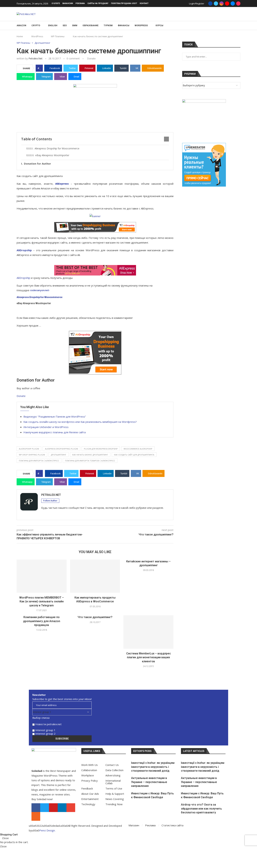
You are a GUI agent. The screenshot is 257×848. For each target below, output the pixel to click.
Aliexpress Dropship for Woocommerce (57, 148)
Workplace (87, 775)
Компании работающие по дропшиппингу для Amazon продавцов (41, 621)
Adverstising (112, 775)
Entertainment (90, 799)
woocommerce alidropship (138, 448)
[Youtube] (227, 3)
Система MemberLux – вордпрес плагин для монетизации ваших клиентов (148, 657)
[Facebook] (210, 3)
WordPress (141, 25)
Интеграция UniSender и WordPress (46, 427)
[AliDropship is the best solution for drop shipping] (95, 227)
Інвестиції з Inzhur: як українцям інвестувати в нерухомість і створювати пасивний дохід (152, 766)
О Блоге (56, 3)
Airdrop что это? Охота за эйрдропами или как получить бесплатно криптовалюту (201, 808)
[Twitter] (216, 3)
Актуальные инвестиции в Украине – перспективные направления (149, 782)
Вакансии (67, 3)
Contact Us (112, 765)
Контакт (144, 3)
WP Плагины (58, 36)
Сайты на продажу (97, 3)
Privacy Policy (89, 780)
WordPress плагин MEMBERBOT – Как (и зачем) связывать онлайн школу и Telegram (41, 601)
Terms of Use (113, 788)
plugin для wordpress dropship (101, 448)
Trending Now (114, 804)
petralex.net (35, 58)
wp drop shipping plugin (32, 454)
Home (20, 36)
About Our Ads (90, 793)
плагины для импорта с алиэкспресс (39, 460)
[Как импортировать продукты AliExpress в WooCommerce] (95, 576)
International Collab (113, 782)
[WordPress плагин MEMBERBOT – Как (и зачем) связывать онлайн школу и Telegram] (42, 576)
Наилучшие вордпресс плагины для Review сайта (54, 432)
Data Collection (114, 770)
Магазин (133, 825)
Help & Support (114, 793)
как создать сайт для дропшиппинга (134, 454)
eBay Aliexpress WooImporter (52, 155)
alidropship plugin (29, 448)
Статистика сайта (172, 825)
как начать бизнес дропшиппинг (90, 454)
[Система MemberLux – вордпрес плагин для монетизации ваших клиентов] (148, 631)
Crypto (35, 25)
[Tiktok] (238, 3)
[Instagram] (221, 3)
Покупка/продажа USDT (124, 3)
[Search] (238, 25)
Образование (90, 25)
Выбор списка (40, 717)
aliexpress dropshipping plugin (61, 448)
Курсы (159, 25)
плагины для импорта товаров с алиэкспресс (90, 460)
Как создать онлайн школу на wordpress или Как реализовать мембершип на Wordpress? (80, 421)
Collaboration (89, 770)
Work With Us (89, 765)
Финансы (123, 25)
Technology (88, 804)
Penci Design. (47, 830)
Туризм (108, 25)
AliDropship (24, 250)
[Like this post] (40, 68)
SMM (74, 25)
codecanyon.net (40, 290)
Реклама (80, 3)
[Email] (233, 3)
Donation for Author (37, 163)
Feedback (87, 788)
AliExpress (62, 183)
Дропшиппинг (58, 454)
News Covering (114, 799)
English (52, 25)
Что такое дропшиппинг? (95, 617)
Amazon (21, 25)
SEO (65, 25)
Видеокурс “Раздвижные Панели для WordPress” (54, 416)
